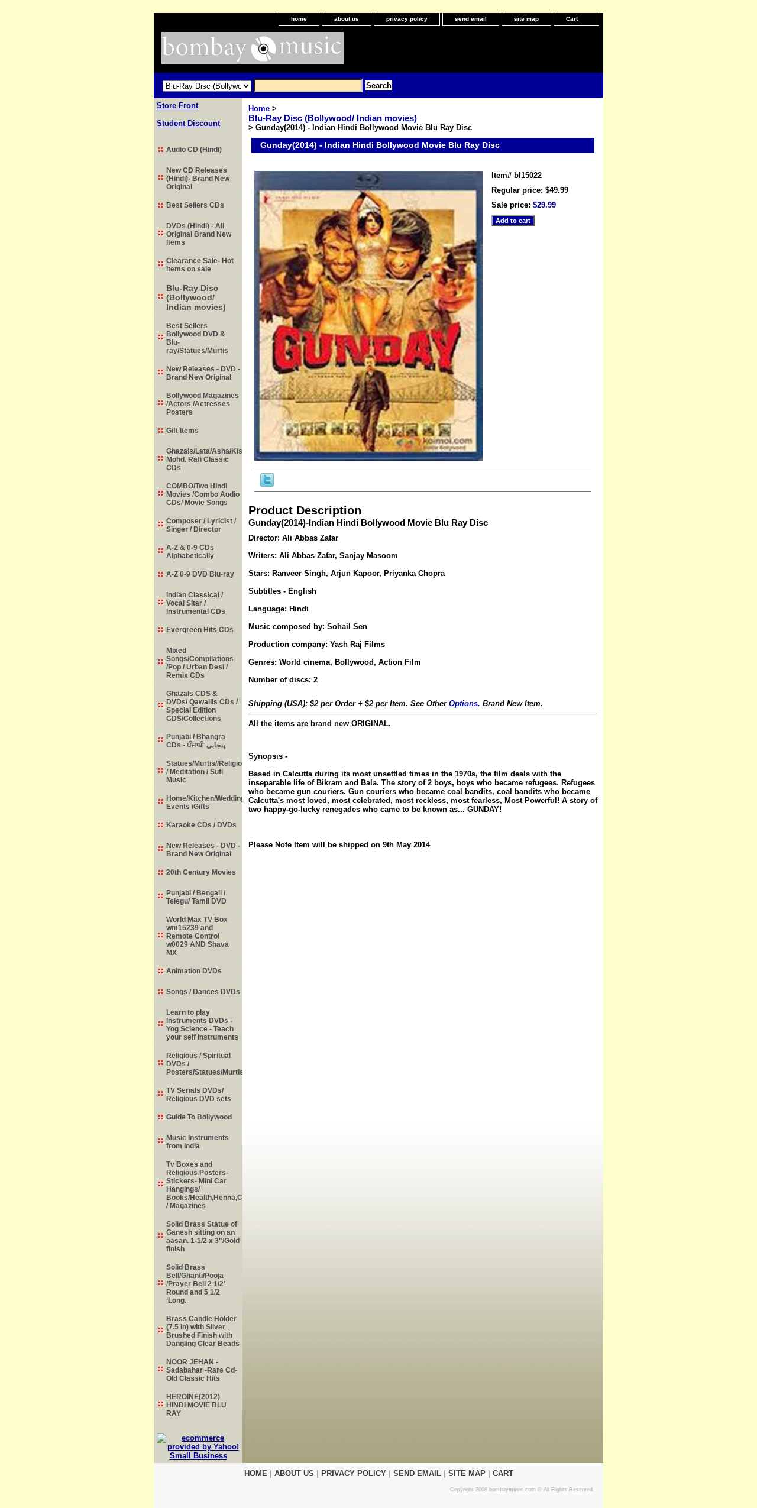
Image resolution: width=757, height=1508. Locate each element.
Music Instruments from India (197, 1142)
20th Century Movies (201, 872)
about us (346, 18)
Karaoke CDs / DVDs (201, 825)
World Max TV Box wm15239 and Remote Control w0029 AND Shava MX (197, 936)
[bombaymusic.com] (301, 52)
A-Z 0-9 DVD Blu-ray (200, 574)
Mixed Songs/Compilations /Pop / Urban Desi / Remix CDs (200, 662)
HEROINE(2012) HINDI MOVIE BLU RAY (196, 1405)
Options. (464, 703)
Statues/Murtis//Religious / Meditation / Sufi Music (204, 771)
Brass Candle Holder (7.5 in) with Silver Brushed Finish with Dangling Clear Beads (203, 1331)
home (299, 18)
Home (259, 108)
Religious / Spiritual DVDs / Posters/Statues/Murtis (204, 1063)
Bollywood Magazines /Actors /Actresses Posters (202, 403)
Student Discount (188, 123)
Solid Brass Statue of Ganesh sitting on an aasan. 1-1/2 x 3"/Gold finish (203, 1236)
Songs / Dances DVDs (203, 992)
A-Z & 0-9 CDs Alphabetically (190, 551)
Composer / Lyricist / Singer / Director (201, 525)
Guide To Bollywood (199, 1117)
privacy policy (407, 18)
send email (471, 18)
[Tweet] (267, 484)
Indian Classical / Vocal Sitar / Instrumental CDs (195, 603)
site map (526, 18)
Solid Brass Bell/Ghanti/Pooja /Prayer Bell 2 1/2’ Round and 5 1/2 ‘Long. (195, 1284)
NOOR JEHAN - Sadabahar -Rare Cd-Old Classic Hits (201, 1370)
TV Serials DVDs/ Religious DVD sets (198, 1094)
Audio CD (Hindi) (194, 149)
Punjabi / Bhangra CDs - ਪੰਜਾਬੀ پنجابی (195, 741)
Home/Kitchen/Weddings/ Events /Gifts (204, 802)
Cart (572, 18)
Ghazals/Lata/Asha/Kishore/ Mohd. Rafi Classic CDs (204, 459)
